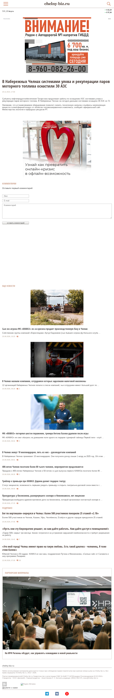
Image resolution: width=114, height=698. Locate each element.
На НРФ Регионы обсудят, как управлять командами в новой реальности (41, 653)
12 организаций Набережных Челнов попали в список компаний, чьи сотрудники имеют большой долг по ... (50, 385)
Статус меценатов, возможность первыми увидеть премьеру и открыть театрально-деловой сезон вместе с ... (52, 485)
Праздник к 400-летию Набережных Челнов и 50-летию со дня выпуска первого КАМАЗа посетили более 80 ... (52, 471)
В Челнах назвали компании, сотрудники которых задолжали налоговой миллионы (44, 381)
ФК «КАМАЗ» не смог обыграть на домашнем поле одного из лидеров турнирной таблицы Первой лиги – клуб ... (53, 437)
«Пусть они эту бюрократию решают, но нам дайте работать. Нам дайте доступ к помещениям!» (55, 528)
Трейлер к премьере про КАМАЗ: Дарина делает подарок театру (33, 481)
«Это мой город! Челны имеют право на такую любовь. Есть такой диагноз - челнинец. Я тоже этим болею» (54, 548)
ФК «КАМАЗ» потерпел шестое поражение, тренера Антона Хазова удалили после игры (45, 433)
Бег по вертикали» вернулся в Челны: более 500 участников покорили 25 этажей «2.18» (50, 513)
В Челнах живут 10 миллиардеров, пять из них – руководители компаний (39, 452)
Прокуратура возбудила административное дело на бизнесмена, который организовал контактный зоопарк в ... (52, 500)
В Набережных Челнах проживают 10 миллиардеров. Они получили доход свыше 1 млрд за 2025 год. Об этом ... (53, 456)
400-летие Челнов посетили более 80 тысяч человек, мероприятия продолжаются (42, 466)
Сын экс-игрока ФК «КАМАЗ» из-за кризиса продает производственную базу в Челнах (45, 328)
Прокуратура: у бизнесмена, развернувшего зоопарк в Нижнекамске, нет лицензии (43, 495)
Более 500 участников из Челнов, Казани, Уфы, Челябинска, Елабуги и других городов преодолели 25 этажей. (52, 517)
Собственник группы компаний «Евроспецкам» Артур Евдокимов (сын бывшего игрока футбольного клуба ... (51, 333)
